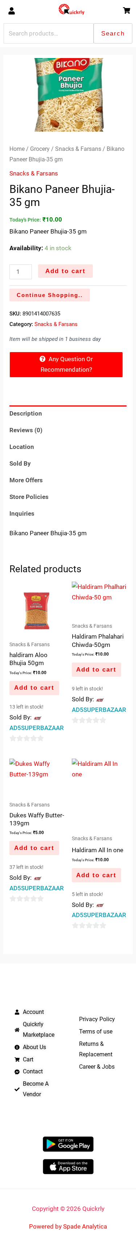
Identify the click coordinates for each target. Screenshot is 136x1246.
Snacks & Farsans (78, 148)
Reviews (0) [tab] (25, 430)
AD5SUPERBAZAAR (36, 727)
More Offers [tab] (26, 480)
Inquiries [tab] (21, 513)
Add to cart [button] (34, 687)
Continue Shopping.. (50, 295)
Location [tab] (21, 446)
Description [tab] (25, 413)
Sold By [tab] (20, 463)
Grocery (40, 148)
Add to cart (65, 271)
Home (17, 148)
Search (113, 33)
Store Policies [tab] (29, 496)
